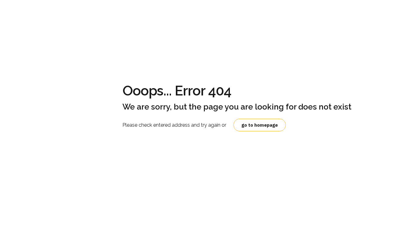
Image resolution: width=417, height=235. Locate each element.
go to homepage (259, 125)
